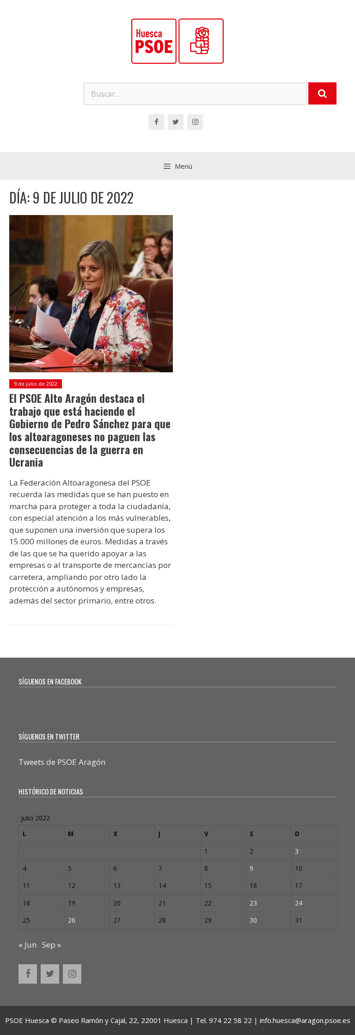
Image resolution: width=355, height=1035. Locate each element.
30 (253, 920)
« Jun (27, 944)
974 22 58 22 (230, 1020)
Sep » (51, 944)
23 (253, 903)
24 (298, 903)
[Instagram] (195, 122)
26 (71, 920)
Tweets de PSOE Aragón (61, 762)
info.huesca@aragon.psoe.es (305, 1020)
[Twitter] (176, 122)
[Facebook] (156, 122)
